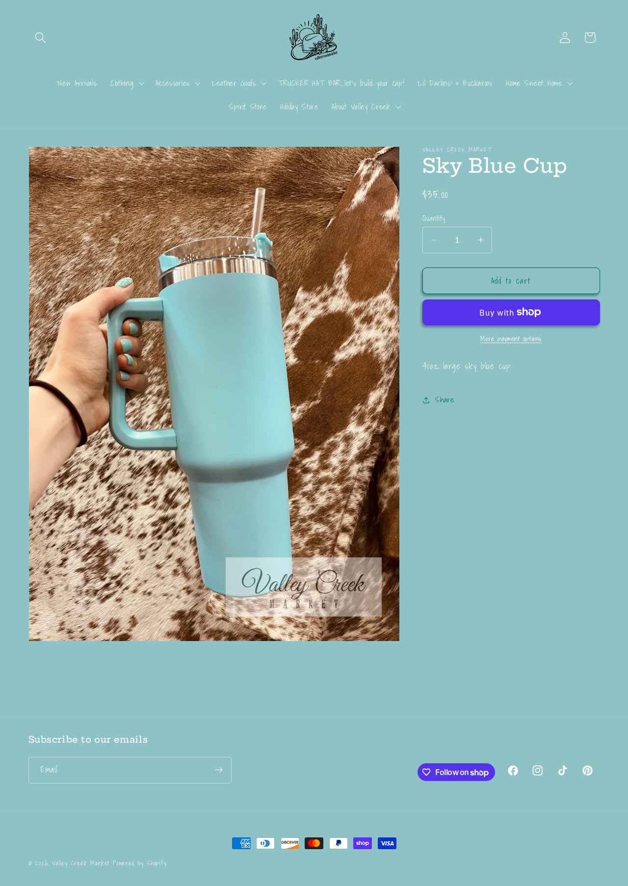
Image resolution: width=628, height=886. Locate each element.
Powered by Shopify (140, 863)
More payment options (511, 339)
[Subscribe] (218, 770)
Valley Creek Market (80, 863)
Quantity (433, 218)
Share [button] (444, 399)
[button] (40, 37)
